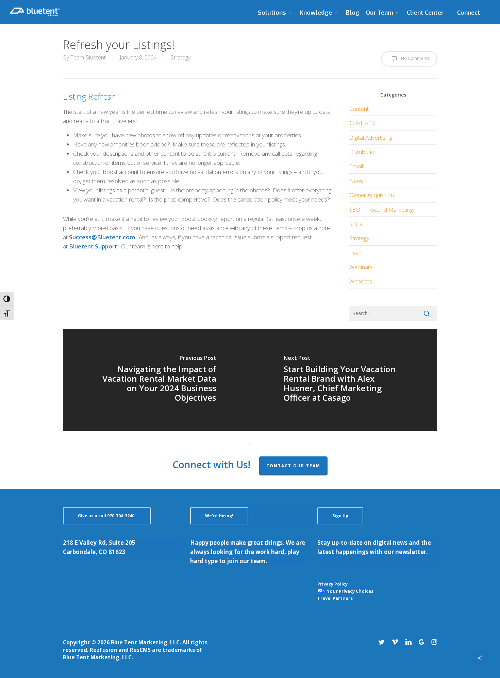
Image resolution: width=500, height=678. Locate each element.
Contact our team (293, 466)
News (356, 181)
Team (356, 253)
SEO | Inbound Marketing (381, 209)
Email (356, 166)
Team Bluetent (88, 57)
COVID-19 (362, 123)
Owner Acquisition (371, 195)
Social (356, 224)
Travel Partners (335, 598)
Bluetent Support (93, 246)
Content (359, 108)
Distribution (363, 152)
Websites (360, 281)
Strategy (180, 57)
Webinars (361, 267)
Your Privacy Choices (349, 591)
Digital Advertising (370, 137)
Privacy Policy (332, 584)
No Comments (415, 58)
